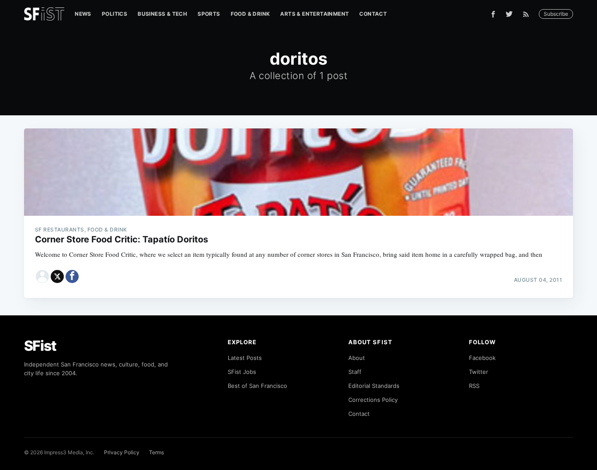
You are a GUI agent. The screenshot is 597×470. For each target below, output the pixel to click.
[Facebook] (493, 14)
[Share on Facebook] (72, 276)
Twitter (478, 371)
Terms (156, 452)
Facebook (482, 357)
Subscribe (556, 13)
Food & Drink (250, 13)
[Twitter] (509, 14)
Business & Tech (162, 13)
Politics (114, 13)
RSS (474, 385)
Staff (354, 371)
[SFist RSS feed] (528, 14)
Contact (373, 13)
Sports (209, 13)
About (356, 357)
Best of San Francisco (257, 385)
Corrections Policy (373, 399)
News (83, 13)
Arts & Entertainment (314, 13)
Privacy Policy (121, 452)
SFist (40, 345)
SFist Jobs (242, 371)
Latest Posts (245, 357)
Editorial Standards (373, 385)
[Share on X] (57, 276)
